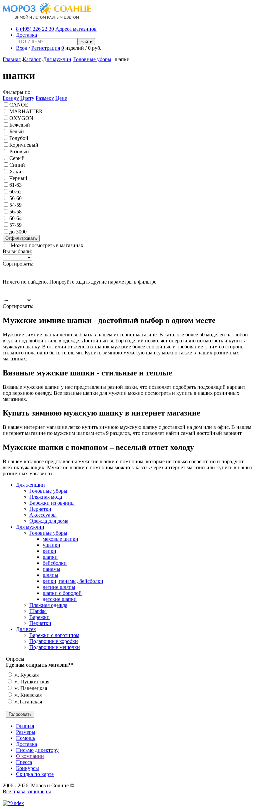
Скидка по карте (35, 774)
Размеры (25, 732)
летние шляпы (59, 587)
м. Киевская (27, 695)
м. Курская (26, 675)
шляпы (50, 575)
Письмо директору (37, 750)
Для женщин (30, 485)
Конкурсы (27, 768)
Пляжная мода (45, 497)
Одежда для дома (48, 521)
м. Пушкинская (31, 681)
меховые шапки (60, 539)
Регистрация (45, 48)
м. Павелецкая (30, 688)
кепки (49, 551)
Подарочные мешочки (54, 647)
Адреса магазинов (76, 29)
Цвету (27, 98)
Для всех (26, 629)
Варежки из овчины (52, 503)
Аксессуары (43, 515)
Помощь (25, 738)
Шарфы (38, 611)
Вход (21, 48)
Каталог (32, 59)
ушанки (51, 545)
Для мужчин (57, 59)
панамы (51, 569)
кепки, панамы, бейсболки (73, 581)
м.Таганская (27, 701)
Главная (12, 59)
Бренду (11, 98)
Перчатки (40, 509)
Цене (61, 98)
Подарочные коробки (53, 641)
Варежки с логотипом (54, 635)
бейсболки (55, 563)
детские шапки (60, 599)
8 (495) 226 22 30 (35, 29)
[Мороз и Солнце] (47, 17)
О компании (30, 756)
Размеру (45, 98)
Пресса (24, 762)
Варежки (39, 617)
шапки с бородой (62, 593)
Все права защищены (27, 791)
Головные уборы (92, 59)
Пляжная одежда (48, 605)
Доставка (26, 35)
